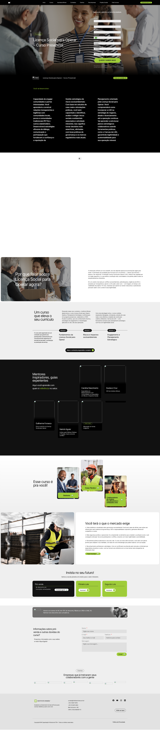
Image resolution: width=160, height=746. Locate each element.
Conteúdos (73, 2)
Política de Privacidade (119, 722)
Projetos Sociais (104, 2)
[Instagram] (121, 700)
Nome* (96, 18)
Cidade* (96, 40)
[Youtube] (117, 700)
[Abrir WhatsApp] (155, 741)
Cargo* (96, 24)
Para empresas (92, 2)
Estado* (96, 46)
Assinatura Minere (61, 2)
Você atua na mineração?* (101, 51)
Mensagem (85, 641)
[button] (93, 554)
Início (44, 2)
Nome (84, 628)
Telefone (108, 634)
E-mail (84, 634)
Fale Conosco (115, 2)
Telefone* (96, 35)
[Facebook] (113, 700)
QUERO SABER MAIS (107, 60)
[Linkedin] (125, 700)
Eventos (82, 2)
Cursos (51, 2)
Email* (96, 29)
